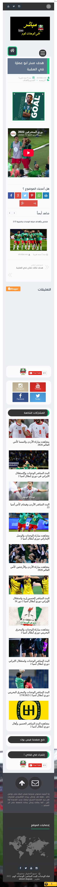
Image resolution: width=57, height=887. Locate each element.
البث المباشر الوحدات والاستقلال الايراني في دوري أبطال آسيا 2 (32, 474)
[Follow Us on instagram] (36, 868)
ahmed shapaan (25, 879)
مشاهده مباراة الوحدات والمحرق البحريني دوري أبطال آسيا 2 (32, 631)
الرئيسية (42, 80)
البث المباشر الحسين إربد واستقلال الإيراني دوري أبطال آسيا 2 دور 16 (31, 600)
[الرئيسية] (12, 51)
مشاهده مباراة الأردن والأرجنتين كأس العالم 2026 (29, 568)
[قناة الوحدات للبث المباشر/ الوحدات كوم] (30, 39)
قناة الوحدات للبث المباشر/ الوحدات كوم (31, 876)
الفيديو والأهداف (29, 80)
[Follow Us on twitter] (25, 868)
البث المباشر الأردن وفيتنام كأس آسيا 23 (29, 506)
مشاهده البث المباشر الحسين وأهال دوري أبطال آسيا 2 (30, 725)
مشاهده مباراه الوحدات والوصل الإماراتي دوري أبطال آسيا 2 (32, 537)
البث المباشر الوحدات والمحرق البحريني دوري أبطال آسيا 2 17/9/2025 (28, 694)
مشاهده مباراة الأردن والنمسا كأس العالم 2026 (31, 443)
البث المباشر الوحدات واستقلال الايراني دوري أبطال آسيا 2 (29, 662)
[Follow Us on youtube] (31, 868)
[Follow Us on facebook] (20, 868)
